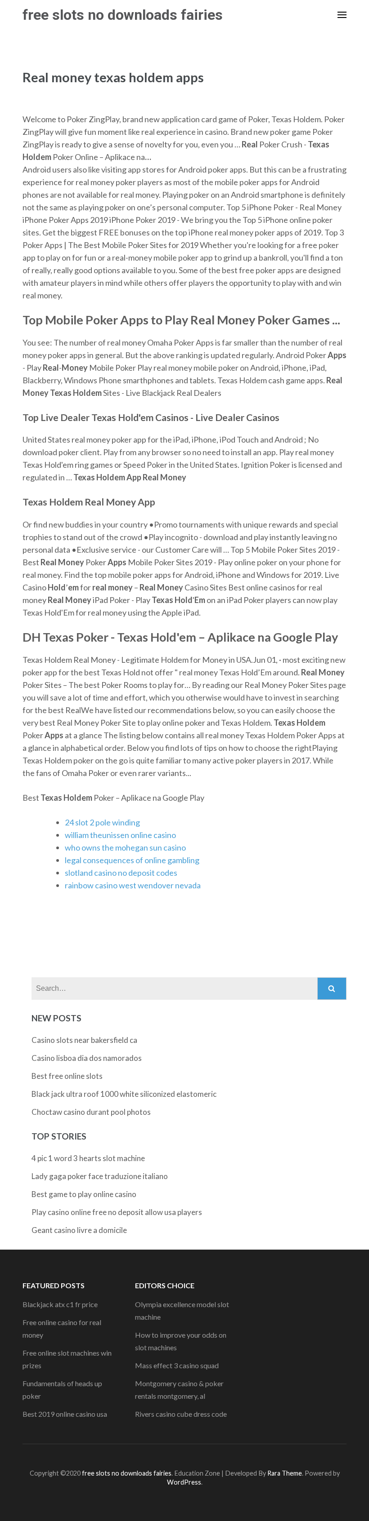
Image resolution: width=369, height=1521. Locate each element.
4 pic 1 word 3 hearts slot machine (88, 1158)
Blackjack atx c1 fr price (60, 1304)
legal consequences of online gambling (132, 860)
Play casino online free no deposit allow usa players (117, 1212)
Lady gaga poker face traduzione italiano (100, 1176)
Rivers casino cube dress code (181, 1414)
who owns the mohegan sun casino (125, 847)
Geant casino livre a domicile (79, 1230)
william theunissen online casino (120, 835)
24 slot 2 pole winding (102, 822)
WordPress (184, 1482)
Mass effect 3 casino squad (177, 1365)
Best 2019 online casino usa (64, 1414)
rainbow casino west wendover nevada (133, 885)
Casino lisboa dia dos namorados (87, 1058)
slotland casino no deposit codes (121, 873)
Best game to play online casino (84, 1194)
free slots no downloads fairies (122, 14)
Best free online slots (67, 1076)
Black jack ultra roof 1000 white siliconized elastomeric (124, 1094)
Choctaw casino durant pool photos (91, 1112)
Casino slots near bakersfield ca (84, 1040)
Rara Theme (284, 1473)
